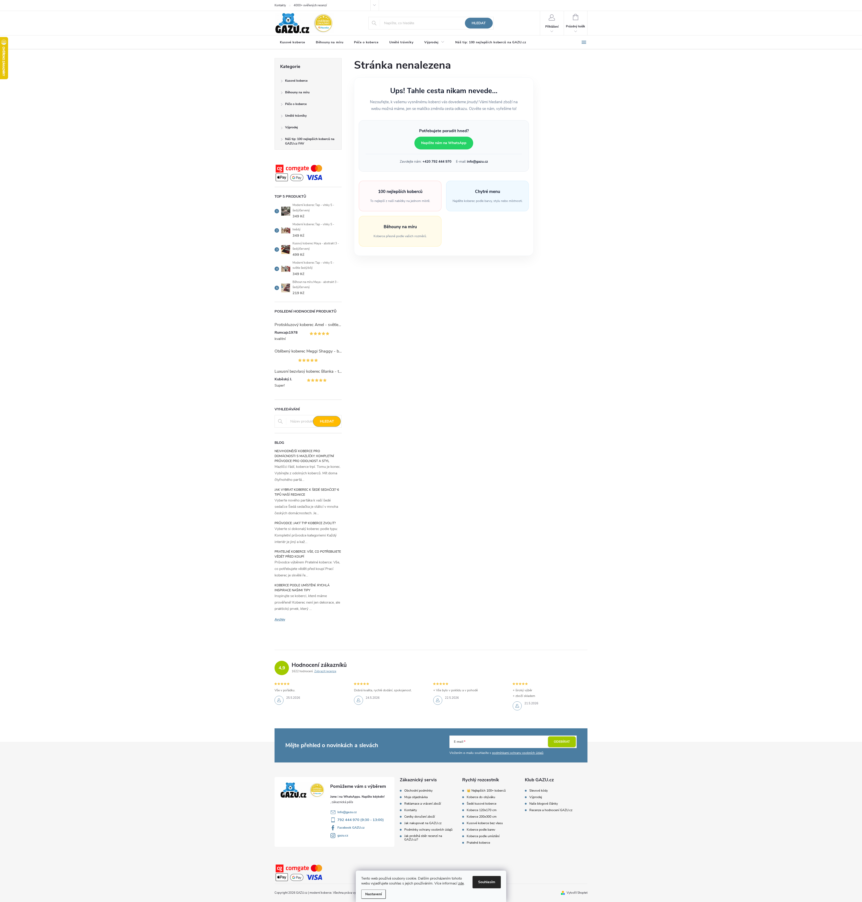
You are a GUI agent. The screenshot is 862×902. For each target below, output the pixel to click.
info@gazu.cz (477, 161)
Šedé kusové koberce (481, 804)
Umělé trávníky (296, 116)
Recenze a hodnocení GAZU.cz (550, 810)
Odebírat (562, 742)
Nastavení (373, 894)
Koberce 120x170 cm (482, 810)
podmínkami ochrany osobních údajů (517, 753)
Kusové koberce (296, 81)
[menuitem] (292, 42)
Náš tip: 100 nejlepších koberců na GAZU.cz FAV (309, 141)
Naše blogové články (543, 804)
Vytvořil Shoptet (577, 893)
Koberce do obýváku (481, 797)
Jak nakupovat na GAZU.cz (423, 823)
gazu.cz (342, 835)
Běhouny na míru (297, 92)
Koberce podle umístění (483, 836)
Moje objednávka (416, 797)
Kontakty (280, 5)
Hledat (479, 23)
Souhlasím (486, 882)
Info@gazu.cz (347, 812)
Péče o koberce (296, 104)
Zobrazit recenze (325, 671)
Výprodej (291, 127)
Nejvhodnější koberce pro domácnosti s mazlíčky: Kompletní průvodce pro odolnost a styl (304, 456)
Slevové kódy (538, 791)
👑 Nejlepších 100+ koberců (486, 791)
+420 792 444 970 (436, 161)
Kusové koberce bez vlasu (485, 823)
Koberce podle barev (481, 830)
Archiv (280, 619)
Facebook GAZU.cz (351, 827)
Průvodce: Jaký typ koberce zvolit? (305, 523)
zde (461, 883)
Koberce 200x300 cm (482, 817)
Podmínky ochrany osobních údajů (428, 830)
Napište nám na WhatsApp (443, 142)
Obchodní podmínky (418, 791)
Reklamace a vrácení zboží (422, 804)
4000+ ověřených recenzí (310, 5)
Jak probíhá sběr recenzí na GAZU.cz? (423, 837)
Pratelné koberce (478, 843)
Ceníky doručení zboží (419, 817)
